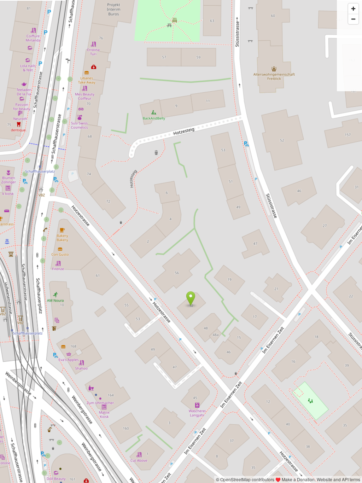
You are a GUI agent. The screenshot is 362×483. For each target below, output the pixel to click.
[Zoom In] (353, 9)
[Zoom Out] (353, 19)
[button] (190, 298)
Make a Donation (298, 479)
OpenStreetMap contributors (247, 479)
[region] (181, 241)
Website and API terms (338, 479)
